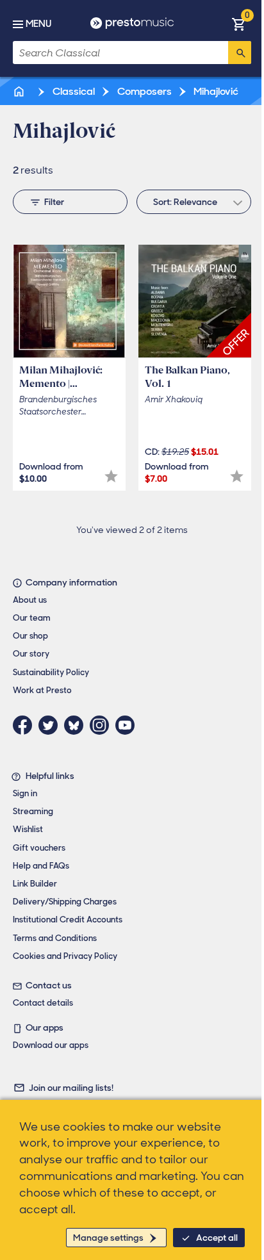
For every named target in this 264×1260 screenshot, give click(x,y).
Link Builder (35, 883)
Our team (32, 617)
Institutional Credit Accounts (67, 919)
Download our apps (50, 1045)
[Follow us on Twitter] (51, 725)
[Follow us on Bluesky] (77, 725)
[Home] (20, 91)
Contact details (43, 1002)
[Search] (239, 52)
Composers (143, 91)
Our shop (30, 635)
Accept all (217, 1237)
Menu (38, 23)
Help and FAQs (41, 865)
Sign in (25, 793)
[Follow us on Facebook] (25, 725)
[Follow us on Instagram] (102, 725)
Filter (54, 202)
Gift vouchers (39, 847)
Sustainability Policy (51, 672)
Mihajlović (215, 91)
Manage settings (108, 1237)
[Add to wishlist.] (111, 476)
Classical (73, 91)
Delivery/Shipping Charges (65, 901)
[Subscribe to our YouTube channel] (128, 725)
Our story (31, 653)
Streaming (33, 811)
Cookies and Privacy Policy (65, 956)
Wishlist (28, 829)
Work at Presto (42, 690)
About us (30, 599)
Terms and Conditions (55, 938)
